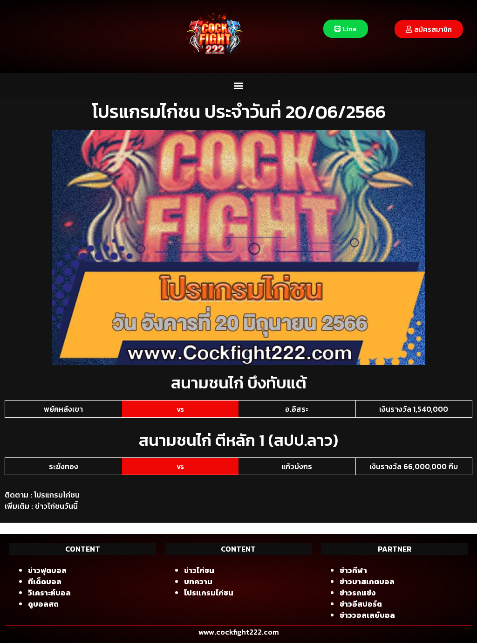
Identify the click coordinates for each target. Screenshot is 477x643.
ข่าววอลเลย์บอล (367, 615)
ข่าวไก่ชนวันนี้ (56, 506)
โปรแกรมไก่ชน (57, 494)
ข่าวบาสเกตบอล (367, 581)
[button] (238, 85)
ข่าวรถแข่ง (358, 592)
